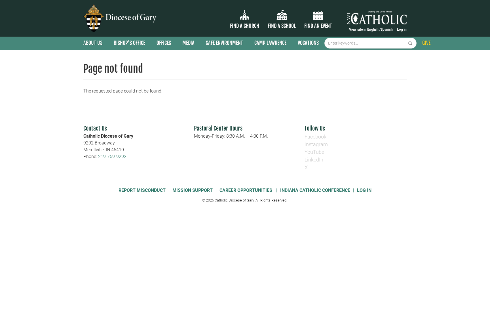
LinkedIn (314, 160)
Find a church (244, 26)
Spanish (387, 30)
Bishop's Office (129, 43)
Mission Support (192, 190)
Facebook (315, 137)
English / (374, 30)
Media (188, 43)
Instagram (316, 144)
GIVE (426, 43)
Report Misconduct (142, 190)
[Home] (121, 18)
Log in (402, 30)
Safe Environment (224, 43)
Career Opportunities (246, 190)
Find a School (282, 26)
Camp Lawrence (270, 43)
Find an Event (318, 26)
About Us (92, 43)
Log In (364, 190)
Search (410, 43)
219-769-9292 (112, 156)
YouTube (314, 152)
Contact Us (95, 128)
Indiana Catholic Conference (315, 190)
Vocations (308, 43)
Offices (164, 43)
